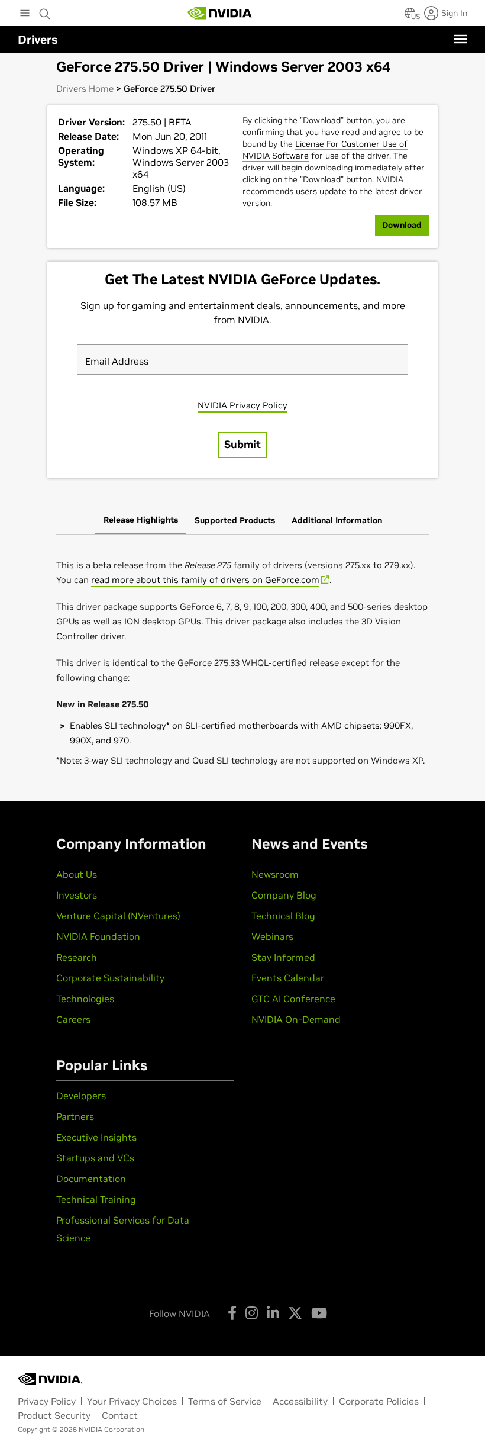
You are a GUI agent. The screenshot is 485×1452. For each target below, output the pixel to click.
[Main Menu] (25, 14)
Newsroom (275, 874)
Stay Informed (283, 957)
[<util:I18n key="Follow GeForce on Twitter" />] (295, 1313)
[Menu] (460, 39)
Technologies (85, 999)
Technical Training (96, 1199)
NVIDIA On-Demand (296, 1019)
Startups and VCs (95, 1158)
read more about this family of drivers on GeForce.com (205, 579)
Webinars (272, 936)
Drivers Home (85, 88)
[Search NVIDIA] (45, 11)
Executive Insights (96, 1137)
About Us (76, 874)
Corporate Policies (379, 1401)
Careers (73, 1019)
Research (76, 957)
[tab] (140, 521)
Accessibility (300, 1401)
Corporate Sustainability (110, 978)
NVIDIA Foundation (98, 936)
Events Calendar (287, 978)
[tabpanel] (242, 663)
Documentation (91, 1178)
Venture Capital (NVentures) (118, 916)
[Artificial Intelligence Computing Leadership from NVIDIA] (220, 13)
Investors (76, 895)
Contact (120, 1415)
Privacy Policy (47, 1401)
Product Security (54, 1415)
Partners (75, 1116)
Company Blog (283, 895)
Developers (81, 1096)
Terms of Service (224, 1401)
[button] (410, 16)
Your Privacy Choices (132, 1401)
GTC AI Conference (293, 999)
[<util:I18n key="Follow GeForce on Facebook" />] (232, 1313)
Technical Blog (283, 916)
